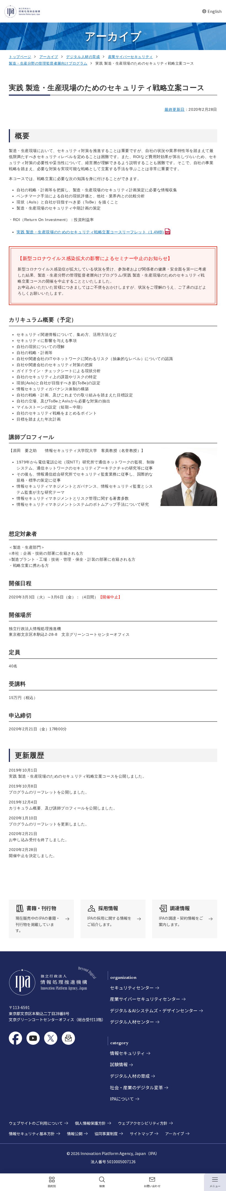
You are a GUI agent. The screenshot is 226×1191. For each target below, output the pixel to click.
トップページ (20, 57)
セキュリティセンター (132, 987)
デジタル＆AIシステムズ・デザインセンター (154, 1010)
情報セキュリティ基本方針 (32, 1133)
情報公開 (74, 1133)
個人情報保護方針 (90, 1123)
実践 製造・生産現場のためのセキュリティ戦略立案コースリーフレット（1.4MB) (90, 232)
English (212, 11)
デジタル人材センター (132, 1021)
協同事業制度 (106, 1133)
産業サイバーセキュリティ (130, 57)
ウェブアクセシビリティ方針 (143, 1123)
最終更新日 (175, 109)
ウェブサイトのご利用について (36, 1123)
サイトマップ (141, 1133)
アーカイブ (48, 57)
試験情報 (119, 1064)
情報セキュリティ (127, 1053)
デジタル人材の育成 (83, 57)
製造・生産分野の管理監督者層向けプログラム (48, 63)
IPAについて (122, 1098)
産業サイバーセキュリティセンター (145, 999)
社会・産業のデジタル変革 (136, 1087)
